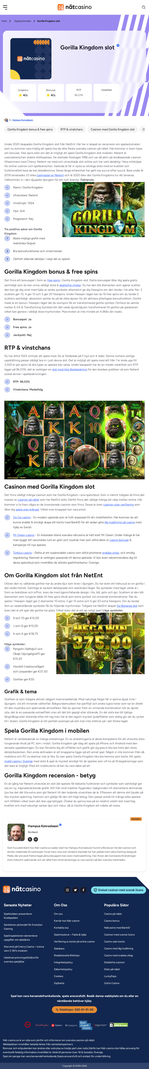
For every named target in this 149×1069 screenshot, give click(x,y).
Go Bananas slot (127, 606)
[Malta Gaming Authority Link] (100, 1025)
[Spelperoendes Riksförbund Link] (71, 1025)
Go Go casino (22, 517)
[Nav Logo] (75, 7)
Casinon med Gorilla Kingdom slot (113, 129)
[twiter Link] (75, 890)
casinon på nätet (28, 499)
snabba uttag (110, 552)
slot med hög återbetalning (69, 369)
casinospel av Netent (50, 175)
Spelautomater (22, 21)
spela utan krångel (27, 509)
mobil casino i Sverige (18, 761)
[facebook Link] (83, 890)
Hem (4, 21)
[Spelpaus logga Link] (56, 1025)
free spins (53, 280)
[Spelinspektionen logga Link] (85, 1025)
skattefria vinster (70, 285)
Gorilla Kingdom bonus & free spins (30, 129)
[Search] (141, 7)
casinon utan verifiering (118, 504)
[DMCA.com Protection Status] (119, 1025)
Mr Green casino (23, 535)
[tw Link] (30, 839)
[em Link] (36, 839)
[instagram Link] (67, 890)
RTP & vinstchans (72, 129)
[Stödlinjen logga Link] (42, 1025)
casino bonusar (119, 540)
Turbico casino (22, 552)
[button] (7, 7)
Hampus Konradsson (22, 120)
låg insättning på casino (119, 522)
